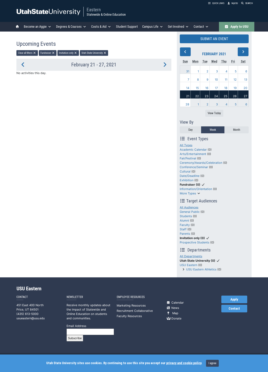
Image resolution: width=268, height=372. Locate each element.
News (174, 308)
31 (187, 71)
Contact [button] (199, 26)
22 (197, 96)
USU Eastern (188, 265)
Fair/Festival (188, 158)
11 (226, 79)
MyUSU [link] (235, 3)
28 (187, 104)
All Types (186, 145)
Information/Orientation (196, 189)
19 (235, 88)
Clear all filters (25, 52)
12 (235, 79)
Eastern (94, 9)
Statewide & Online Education (106, 14)
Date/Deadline (189, 176)
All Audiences (189, 207)
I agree (212, 363)
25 (225, 96)
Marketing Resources (131, 305)
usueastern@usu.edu (30, 318)
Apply (234, 299)
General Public (190, 212)
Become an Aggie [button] (35, 26)
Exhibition (186, 180)
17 (216, 88)
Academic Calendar (193, 149)
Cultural (185, 171)
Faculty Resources (129, 316)
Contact (234, 309)
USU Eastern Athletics (201, 269)
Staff (183, 229)
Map (174, 313)
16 (206, 88)
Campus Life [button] (150, 26)
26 (235, 96)
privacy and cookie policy (183, 363)
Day (190, 129)
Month (236, 129)
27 (245, 96)
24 (216, 96)
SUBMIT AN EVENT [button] (214, 39)
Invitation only (66, 52)
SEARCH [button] (249, 3)
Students (186, 216)
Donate (175, 318)
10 (216, 79)
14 (187, 88)
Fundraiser (46, 52)
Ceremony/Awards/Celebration (201, 162)
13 (245, 79)
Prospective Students (194, 242)
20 (245, 88)
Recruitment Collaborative (135, 311)
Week (213, 129)
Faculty (185, 225)
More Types (188, 193)
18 (225, 88)
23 (206, 96)
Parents (185, 233)
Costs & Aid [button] (98, 26)
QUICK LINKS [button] (218, 3)
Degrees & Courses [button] (69, 26)
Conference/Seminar (194, 167)
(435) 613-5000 (27, 314)
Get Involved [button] (176, 26)
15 (197, 88)
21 (187, 96)
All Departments (191, 256)
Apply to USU (238, 27)
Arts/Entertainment (193, 154)
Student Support (127, 26)
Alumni (184, 220)
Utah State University (92, 52)
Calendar (177, 302)
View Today (214, 113)
